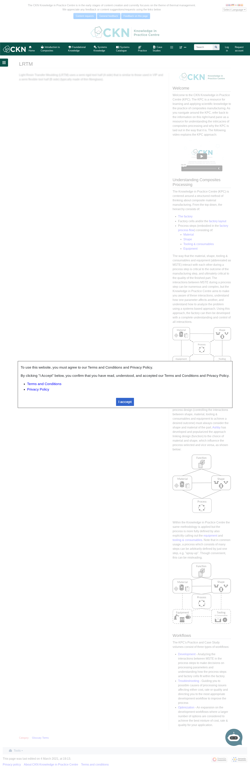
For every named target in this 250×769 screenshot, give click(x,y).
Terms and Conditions (44, 384)
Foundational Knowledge (77, 49)
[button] (171, 47)
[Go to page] (216, 47)
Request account (239, 49)
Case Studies (157, 49)
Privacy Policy (38, 389)
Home (32, 50)
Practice (142, 50)
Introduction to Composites (50, 49)
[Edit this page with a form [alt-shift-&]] (181, 47)
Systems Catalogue (123, 49)
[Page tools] (186, 47)
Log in (227, 49)
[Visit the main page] (14, 48)
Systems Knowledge (100, 49)
